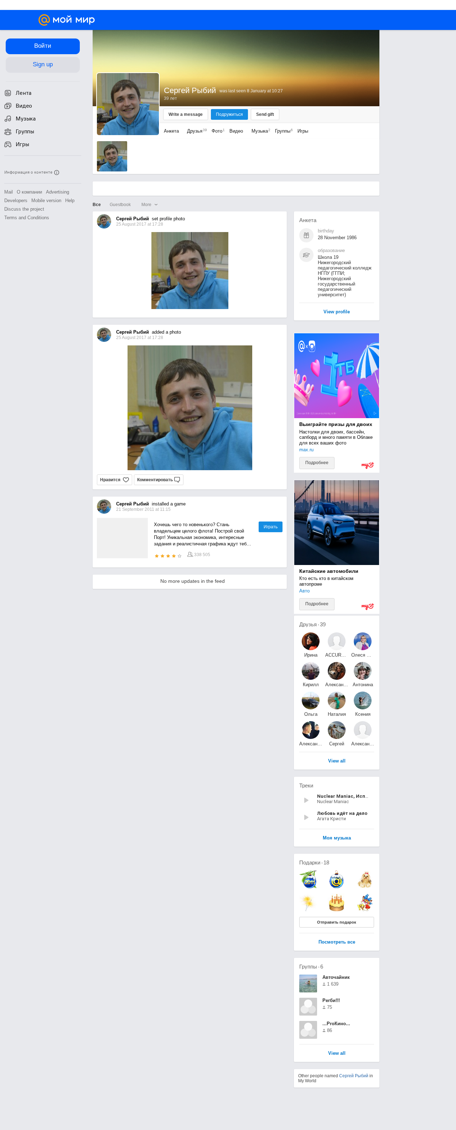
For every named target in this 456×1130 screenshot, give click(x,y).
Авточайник (336, 977)
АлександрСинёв (362, 743)
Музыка (259, 131)
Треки (306, 785)
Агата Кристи (331, 818)
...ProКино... (336, 1023)
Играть (271, 526)
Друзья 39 (312, 624)
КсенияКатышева (363, 714)
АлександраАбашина (336, 684)
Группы (282, 131)
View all (337, 1053)
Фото (216, 131)
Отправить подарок (336, 922)
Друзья (195, 131)
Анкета (171, 131)
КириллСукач (311, 684)
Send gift (265, 114)
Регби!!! (331, 1000)
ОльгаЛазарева (311, 714)
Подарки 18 (314, 862)
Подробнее (316, 462)
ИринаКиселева (310, 655)
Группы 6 (311, 967)
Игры (302, 131)
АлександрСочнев (310, 743)
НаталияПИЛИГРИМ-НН (336, 714)
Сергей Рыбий (353, 1075)
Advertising (57, 192)
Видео (236, 131)
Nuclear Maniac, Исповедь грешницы (361, 796)
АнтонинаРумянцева (362, 684)
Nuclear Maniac (333, 801)
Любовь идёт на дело (342, 813)
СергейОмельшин (336, 743)
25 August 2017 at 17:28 (139, 337)
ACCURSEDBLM (336, 655)
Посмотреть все (336, 942)
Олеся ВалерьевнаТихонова (362, 655)
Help (69, 200)
